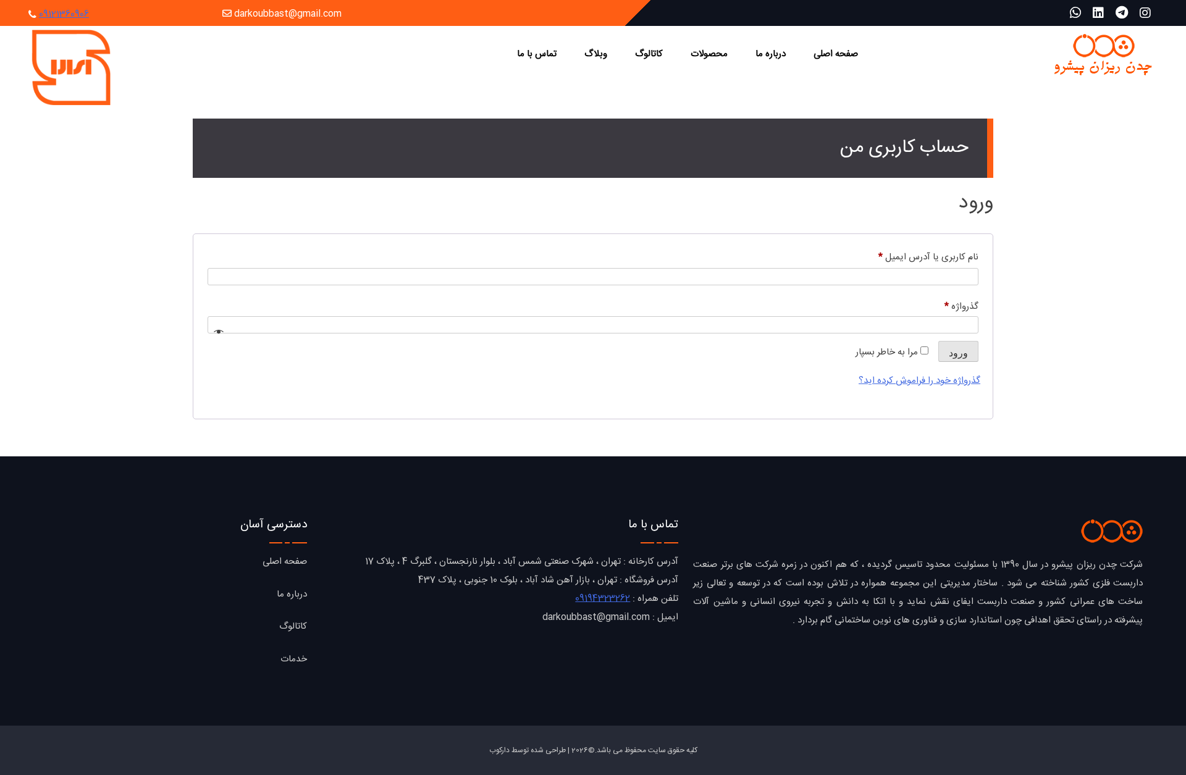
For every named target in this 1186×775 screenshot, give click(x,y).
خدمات (293, 659)
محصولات (709, 54)
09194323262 (602, 598)
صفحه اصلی (836, 54)
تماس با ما (537, 54)
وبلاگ (595, 54)
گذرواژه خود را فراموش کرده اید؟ (919, 380)
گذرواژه (950, 306)
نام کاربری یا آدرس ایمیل (917, 257)
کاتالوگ (649, 54)
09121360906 (64, 14)
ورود (958, 352)
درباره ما (770, 54)
